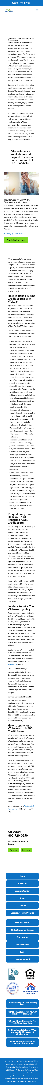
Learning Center (22, 891)
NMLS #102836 (22, 922)
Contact (22, 905)
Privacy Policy (22, 944)
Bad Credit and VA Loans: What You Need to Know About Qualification (22, 1032)
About (22, 898)
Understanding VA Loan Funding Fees (22, 1003)
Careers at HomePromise (22, 913)
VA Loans (22, 883)
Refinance (26, 850)
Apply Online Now (16, 240)
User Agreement (22, 959)
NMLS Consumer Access (22, 930)
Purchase (13, 850)
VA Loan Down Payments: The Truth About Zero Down (22, 1022)
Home (22, 876)
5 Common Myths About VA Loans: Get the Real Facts (22, 1042)
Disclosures (22, 937)
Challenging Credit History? (14, 233)
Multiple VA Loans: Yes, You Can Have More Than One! (22, 1013)
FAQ (22, 952)
